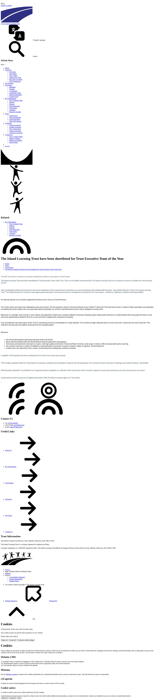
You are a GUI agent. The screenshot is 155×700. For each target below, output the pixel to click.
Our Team (8, 85)
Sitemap (7, 573)
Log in (7, 146)
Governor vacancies (16, 133)
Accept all (12, 640)
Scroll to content (6, 5)
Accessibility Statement (17, 577)
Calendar (12, 110)
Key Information (10, 98)
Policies (11, 102)
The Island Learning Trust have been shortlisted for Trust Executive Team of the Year (33, 269)
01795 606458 (13, 423)
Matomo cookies (11, 674)
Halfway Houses (14, 138)
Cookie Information (15, 579)
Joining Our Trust (15, 78)
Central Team (13, 97)
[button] (77, 33)
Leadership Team (15, 93)
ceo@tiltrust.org (19, 425)
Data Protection (14, 106)
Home (7, 68)
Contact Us (9, 135)
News (7, 114)
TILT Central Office (16, 137)
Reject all (4, 640)
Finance (12, 104)
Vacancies (8, 123)
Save (19, 698)
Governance (13, 91)
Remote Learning (15, 112)
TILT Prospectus (14, 81)
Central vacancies (15, 127)
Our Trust (12, 72)
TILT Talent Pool (15, 129)
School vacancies (15, 125)
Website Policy (14, 581)
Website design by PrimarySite (31, 601)
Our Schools (9, 83)
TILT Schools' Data (15, 100)
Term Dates (13, 108)
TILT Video (13, 76)
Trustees (12, 89)
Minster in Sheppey (15, 140)
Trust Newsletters (15, 118)
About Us (8, 70)
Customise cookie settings (26, 640)
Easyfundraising (14, 119)
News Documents (15, 121)
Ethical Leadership (15, 95)
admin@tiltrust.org (16, 427)
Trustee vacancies (15, 131)
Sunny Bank (13, 142)
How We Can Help (15, 79)
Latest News (13, 116)
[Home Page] (10, 24)
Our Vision (13, 74)
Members (12, 87)
